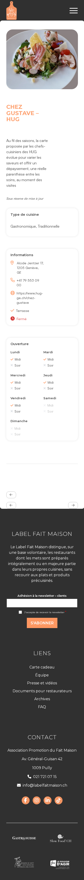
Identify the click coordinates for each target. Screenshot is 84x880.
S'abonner (42, 623)
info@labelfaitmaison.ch (45, 785)
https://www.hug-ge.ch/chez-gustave (30, 297)
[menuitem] (71, 10)
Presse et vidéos (42, 683)
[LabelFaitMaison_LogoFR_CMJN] (34, 10)
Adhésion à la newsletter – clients (42, 595)
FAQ (42, 707)
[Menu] (71, 10)
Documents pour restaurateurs (42, 691)
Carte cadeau (42, 667)
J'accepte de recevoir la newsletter (45, 612)
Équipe (42, 675)
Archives (42, 699)
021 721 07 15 (45, 776)
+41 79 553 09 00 (28, 282)
